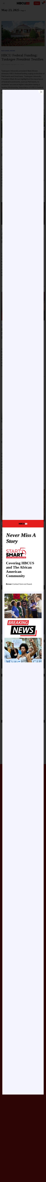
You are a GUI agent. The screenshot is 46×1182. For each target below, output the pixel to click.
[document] (23, 591)
